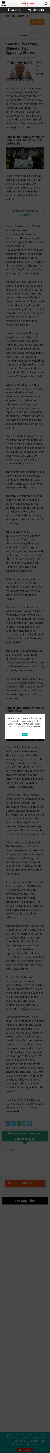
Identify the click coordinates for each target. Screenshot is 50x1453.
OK (24, 734)
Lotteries (38, 10)
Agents (15, 10)
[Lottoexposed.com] (25, 3)
